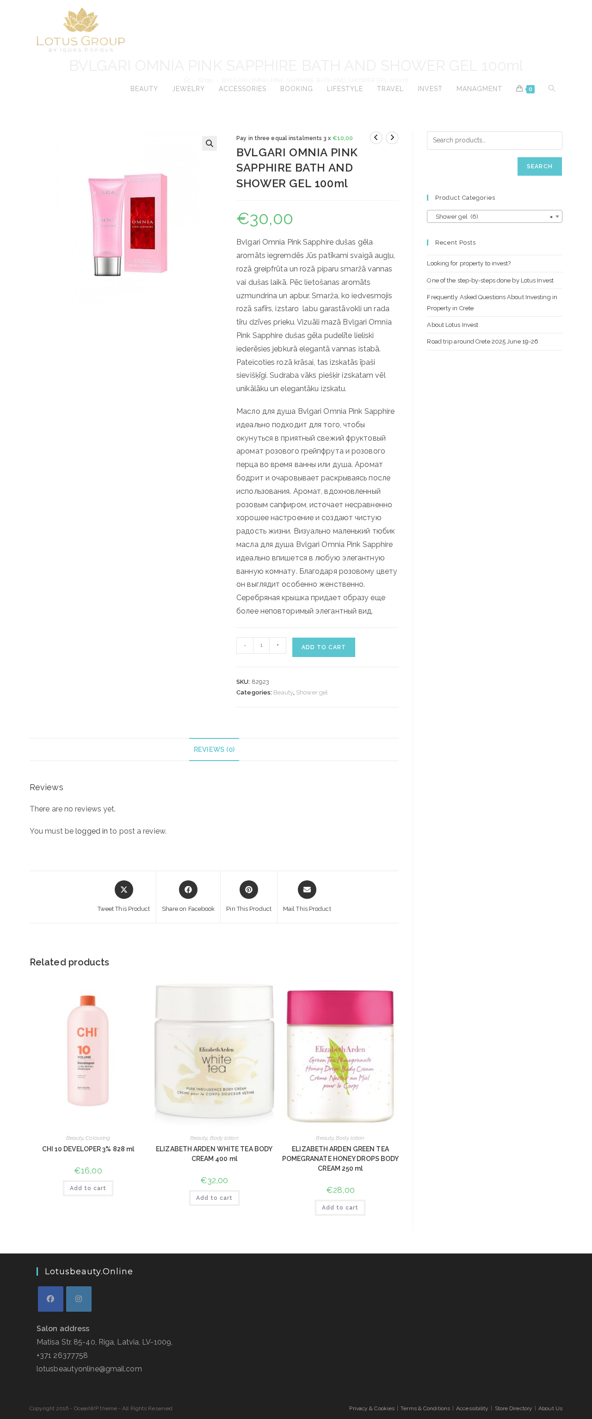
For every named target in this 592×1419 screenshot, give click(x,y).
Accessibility (472, 1408)
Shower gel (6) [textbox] (492, 216)
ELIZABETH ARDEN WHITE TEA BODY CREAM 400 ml (214, 1153)
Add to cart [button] (88, 1188)
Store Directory (514, 1408)
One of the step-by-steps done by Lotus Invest (490, 280)
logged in (91, 831)
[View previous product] (376, 137)
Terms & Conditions (425, 1408)
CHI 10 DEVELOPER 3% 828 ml (88, 1149)
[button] (209, 143)
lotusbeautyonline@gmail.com (89, 1368)
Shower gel (312, 692)
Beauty (283, 692)
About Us (550, 1408)
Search (540, 166)
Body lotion (224, 1138)
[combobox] (494, 216)
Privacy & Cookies (372, 1408)
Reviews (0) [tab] (214, 749)
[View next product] (392, 137)
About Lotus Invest (452, 324)
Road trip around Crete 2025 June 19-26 (482, 341)
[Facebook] (50, 1299)
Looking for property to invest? (469, 263)
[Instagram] (79, 1299)
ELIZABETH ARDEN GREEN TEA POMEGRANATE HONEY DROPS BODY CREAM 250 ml (340, 1158)
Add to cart (324, 647)
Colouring (98, 1138)
